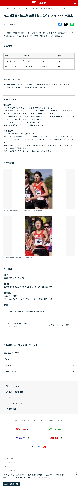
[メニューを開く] (74, 2)
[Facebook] (60, 24)
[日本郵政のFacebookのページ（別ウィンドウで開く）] (39, 447)
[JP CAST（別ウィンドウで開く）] (56, 438)
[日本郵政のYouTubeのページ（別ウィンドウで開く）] (44, 447)
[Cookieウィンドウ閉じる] (76, 474)
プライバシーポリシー (9, 462)
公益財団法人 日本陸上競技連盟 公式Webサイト (24, 87)
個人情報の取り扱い (23, 477)
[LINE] (72, 24)
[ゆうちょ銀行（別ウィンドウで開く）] (56, 429)
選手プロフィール (11, 79)
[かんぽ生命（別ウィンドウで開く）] (22, 438)
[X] (66, 24)
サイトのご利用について (10, 458)
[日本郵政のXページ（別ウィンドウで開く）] (33, 447)
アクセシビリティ (8, 466)
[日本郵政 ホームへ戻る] (39, 2)
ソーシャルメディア (9, 470)
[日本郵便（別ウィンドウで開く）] (22, 429)
